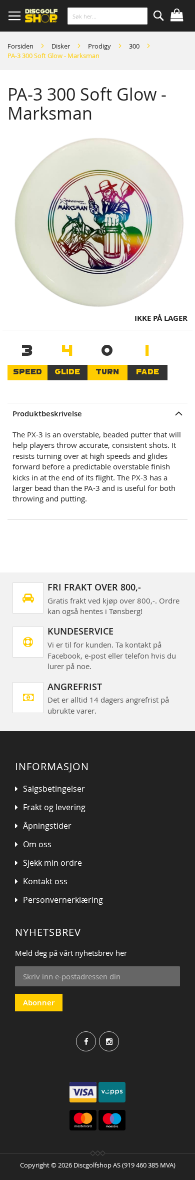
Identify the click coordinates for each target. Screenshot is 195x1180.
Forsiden (21, 46)
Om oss (37, 844)
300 (134, 46)
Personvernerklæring (63, 899)
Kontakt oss (45, 881)
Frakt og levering (54, 807)
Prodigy (99, 46)
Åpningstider (47, 825)
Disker (61, 46)
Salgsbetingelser (54, 788)
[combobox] (108, 16)
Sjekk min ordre (52, 862)
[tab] (98, 413)
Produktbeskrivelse (47, 413)
